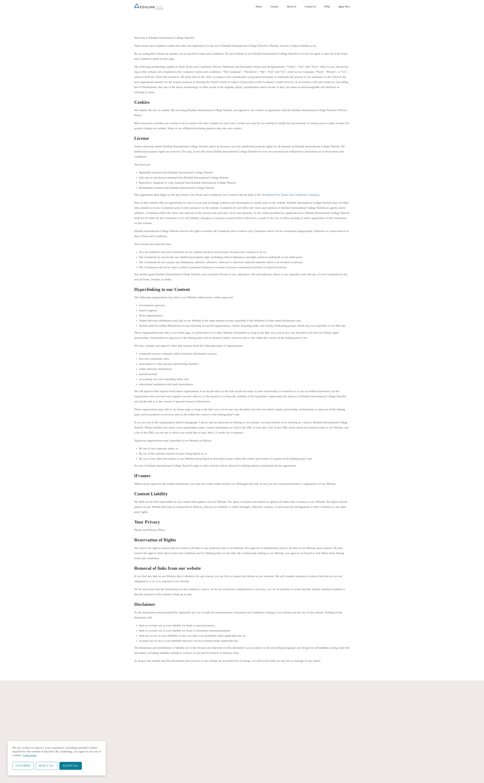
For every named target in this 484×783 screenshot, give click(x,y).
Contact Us (310, 6)
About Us (291, 6)
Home (259, 6)
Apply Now (344, 6)
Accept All (71, 765)
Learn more (29, 755)
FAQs (327, 6)
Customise (23, 765)
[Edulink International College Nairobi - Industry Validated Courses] (148, 7)
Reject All (46, 765)
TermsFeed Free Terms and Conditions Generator (290, 194)
